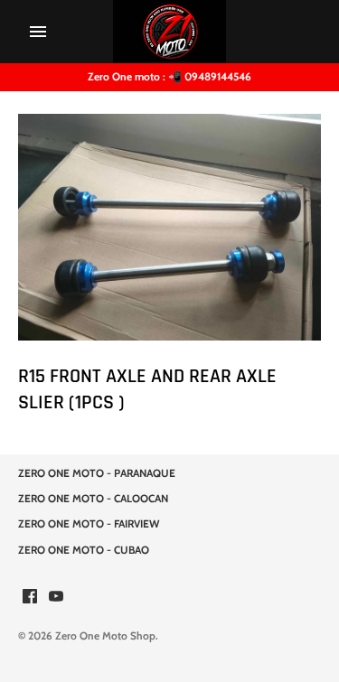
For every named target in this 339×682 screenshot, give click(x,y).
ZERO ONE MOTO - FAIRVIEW (88, 524)
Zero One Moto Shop (105, 636)
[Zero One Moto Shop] (169, 31)
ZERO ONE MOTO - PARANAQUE (96, 473)
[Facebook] (30, 597)
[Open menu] (38, 31)
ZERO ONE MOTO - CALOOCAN (93, 498)
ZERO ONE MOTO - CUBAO (83, 550)
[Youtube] (56, 597)
